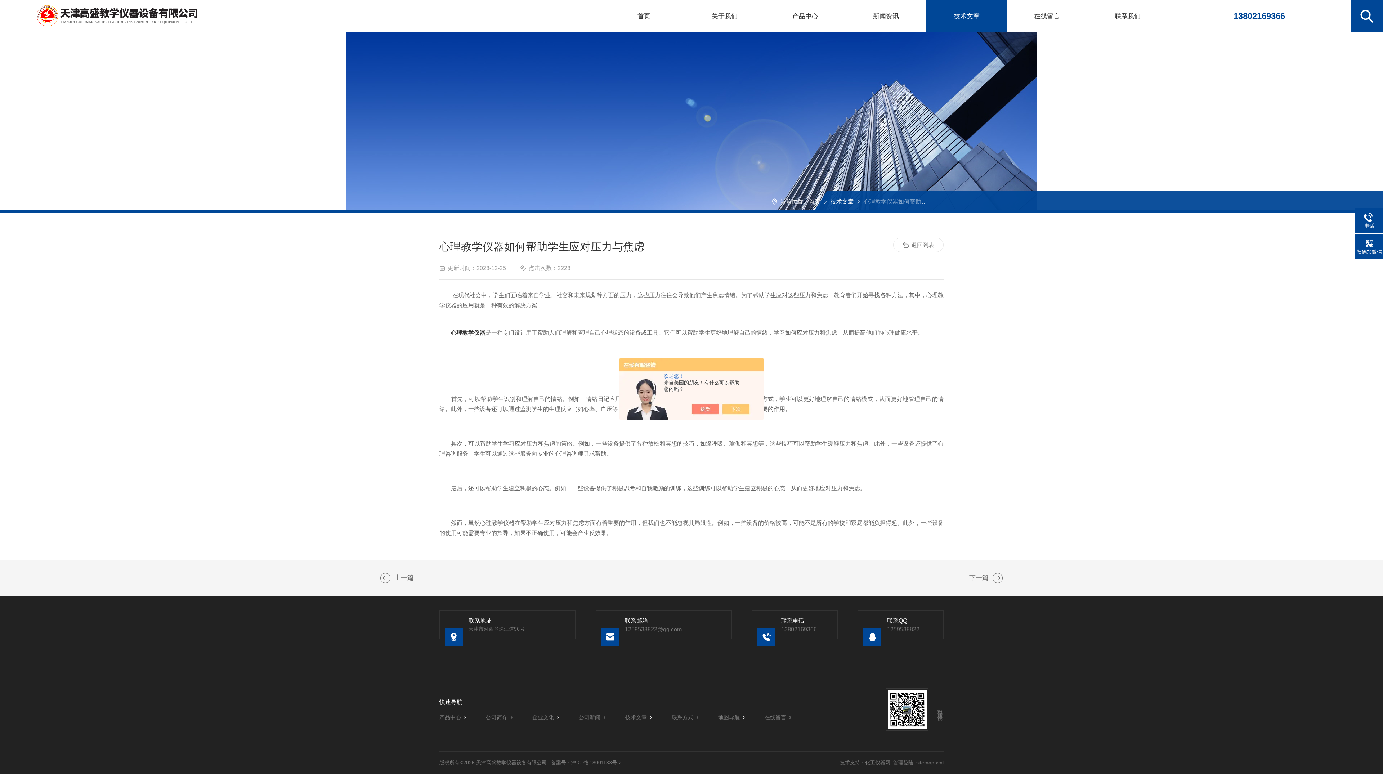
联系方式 (682, 717)
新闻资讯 (886, 16)
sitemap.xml (930, 762)
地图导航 (729, 717)
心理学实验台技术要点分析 (385, 578)
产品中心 (805, 16)
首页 (643, 16)
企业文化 (543, 717)
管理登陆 (903, 762)
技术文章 (967, 16)
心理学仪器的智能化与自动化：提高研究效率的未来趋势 (997, 578)
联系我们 (1128, 16)
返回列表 (922, 245)
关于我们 (725, 16)
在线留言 (1047, 16)
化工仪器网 (877, 762)
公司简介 (496, 717)
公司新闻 (589, 717)
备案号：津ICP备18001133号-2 (586, 762)
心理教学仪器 (468, 333)
